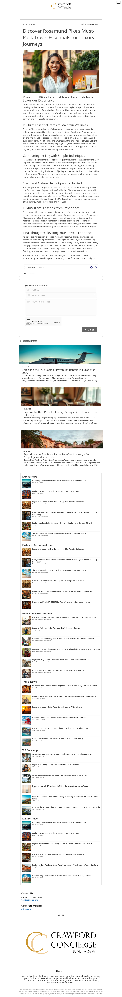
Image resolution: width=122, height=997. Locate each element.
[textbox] (61, 893)
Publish (90, 329)
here (83, 995)
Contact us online (29, 900)
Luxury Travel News (35, 267)
